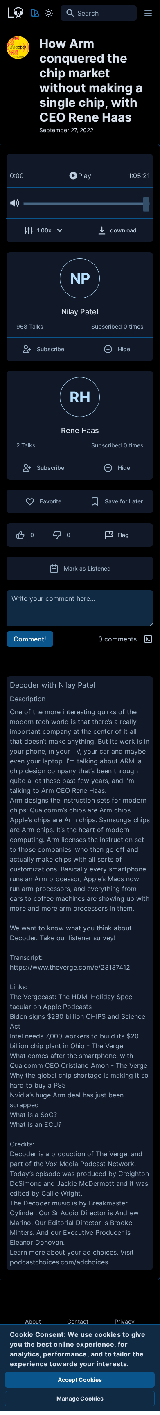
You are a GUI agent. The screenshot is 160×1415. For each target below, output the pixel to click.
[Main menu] (148, 13)
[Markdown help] (148, 639)
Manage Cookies (80, 1398)
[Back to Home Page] (15, 12)
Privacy (125, 1321)
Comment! (30, 639)
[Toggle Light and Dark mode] (48, 13)
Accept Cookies (80, 1379)
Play (84, 176)
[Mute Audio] (14, 203)
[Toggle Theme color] (34, 13)
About (33, 1321)
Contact (77, 1321)
